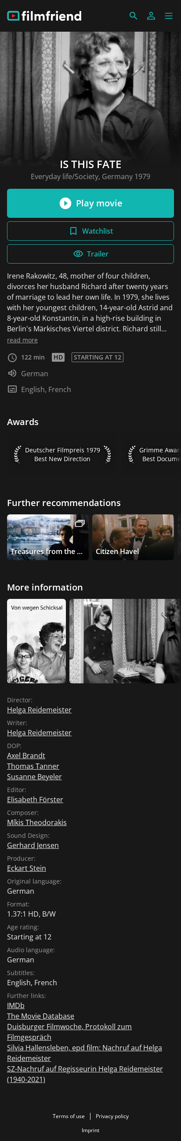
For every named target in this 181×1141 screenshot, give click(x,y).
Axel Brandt (26, 755)
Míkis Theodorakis (37, 822)
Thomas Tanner (33, 766)
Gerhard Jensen (33, 845)
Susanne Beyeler (34, 776)
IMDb (16, 1005)
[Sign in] (151, 16)
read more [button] (22, 340)
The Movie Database (40, 1016)
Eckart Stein (26, 868)
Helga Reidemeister (39, 710)
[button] (168, 16)
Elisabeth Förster (35, 799)
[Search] (133, 16)
